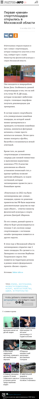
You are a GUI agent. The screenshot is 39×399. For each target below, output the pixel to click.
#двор (8, 291)
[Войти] (36, 2)
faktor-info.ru (18, 272)
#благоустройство (22, 288)
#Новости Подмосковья (17, 286)
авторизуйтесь (10, 300)
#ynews (13, 284)
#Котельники (25, 284)
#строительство (20, 291)
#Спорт (9, 288)
